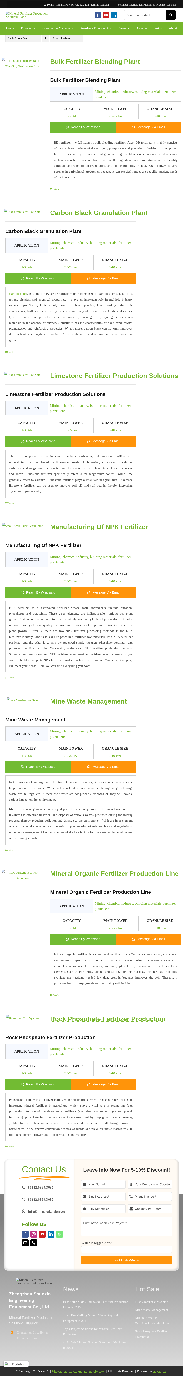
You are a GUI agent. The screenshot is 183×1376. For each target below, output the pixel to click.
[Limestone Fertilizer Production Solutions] (22, 375)
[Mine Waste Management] (22, 700)
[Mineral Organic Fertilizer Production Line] (22, 875)
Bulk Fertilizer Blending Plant (95, 61)
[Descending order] (45, 38)
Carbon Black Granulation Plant (98, 212)
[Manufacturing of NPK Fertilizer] (22, 526)
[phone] (33, 1242)
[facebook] (98, 15)
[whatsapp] (59, 1234)
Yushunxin (160, 1371)
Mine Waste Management (88, 701)
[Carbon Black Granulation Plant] (22, 212)
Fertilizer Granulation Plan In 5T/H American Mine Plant (125, 4)
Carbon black (18, 293)
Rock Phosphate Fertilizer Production (107, 1019)
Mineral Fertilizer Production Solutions (78, 1371)
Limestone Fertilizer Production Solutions (114, 375)
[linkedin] (114, 15)
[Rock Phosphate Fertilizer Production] (22, 1018)
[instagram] (33, 1234)
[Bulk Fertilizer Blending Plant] (22, 63)
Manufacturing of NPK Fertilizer (99, 527)
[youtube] (106, 15)
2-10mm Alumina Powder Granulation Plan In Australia (50, 4)
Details (56, 189)
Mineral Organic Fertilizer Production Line (114, 873)
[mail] (25, 1242)
